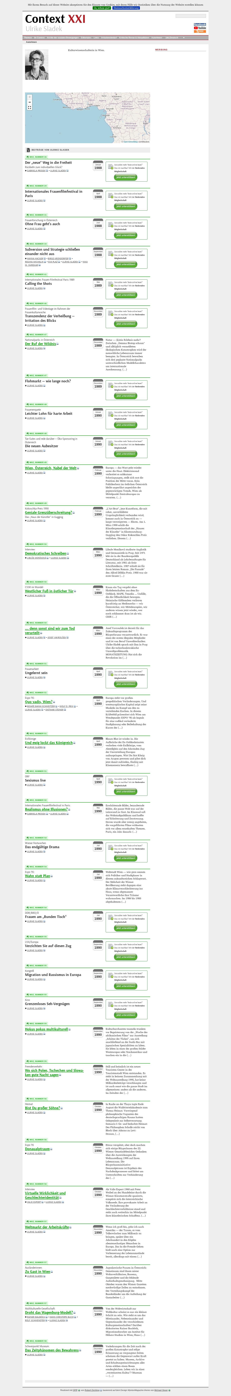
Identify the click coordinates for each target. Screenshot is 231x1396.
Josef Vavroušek (57, 637)
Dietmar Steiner (54, 709)
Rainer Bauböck (36, 1317)
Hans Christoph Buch (62, 1317)
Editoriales (86, 38)
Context (55, 19)
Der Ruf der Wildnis (40, 343)
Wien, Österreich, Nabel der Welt (50, 468)
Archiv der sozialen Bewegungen (63, 38)
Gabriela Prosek (36, 170)
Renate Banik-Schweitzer (41, 706)
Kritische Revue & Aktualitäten (134, 38)
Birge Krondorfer (58, 258)
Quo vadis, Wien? (38, 701)
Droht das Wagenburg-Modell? (49, 1312)
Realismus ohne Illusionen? (46, 809)
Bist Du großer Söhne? (42, 1108)
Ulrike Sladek (58, 170)
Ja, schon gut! (102, 8)
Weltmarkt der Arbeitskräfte (47, 1227)
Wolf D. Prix (66, 706)
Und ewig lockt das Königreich (49, 742)
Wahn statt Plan (37, 876)
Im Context (39, 38)
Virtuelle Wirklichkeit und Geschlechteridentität (45, 1195)
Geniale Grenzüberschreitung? (48, 512)
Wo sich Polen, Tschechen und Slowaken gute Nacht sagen (54, 1072)
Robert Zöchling (92, 1390)
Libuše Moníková (36, 557)
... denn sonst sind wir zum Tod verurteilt (50, 630)
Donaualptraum (37, 1149)
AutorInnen (156, 38)
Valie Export (34, 1202)
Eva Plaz (52, 261)
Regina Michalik (34, 261)
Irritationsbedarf (109, 38)
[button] (29, 97)
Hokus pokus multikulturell (46, 1029)
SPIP (75, 1390)
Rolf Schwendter (35, 1320)
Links (96, 38)
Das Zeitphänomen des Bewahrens (52, 1350)
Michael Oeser (161, 1390)
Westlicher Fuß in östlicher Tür (49, 591)
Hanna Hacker (35, 258)
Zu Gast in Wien (37, 1271)
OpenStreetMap (130, 141)
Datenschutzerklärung (126, 8)
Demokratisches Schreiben (45, 553)
